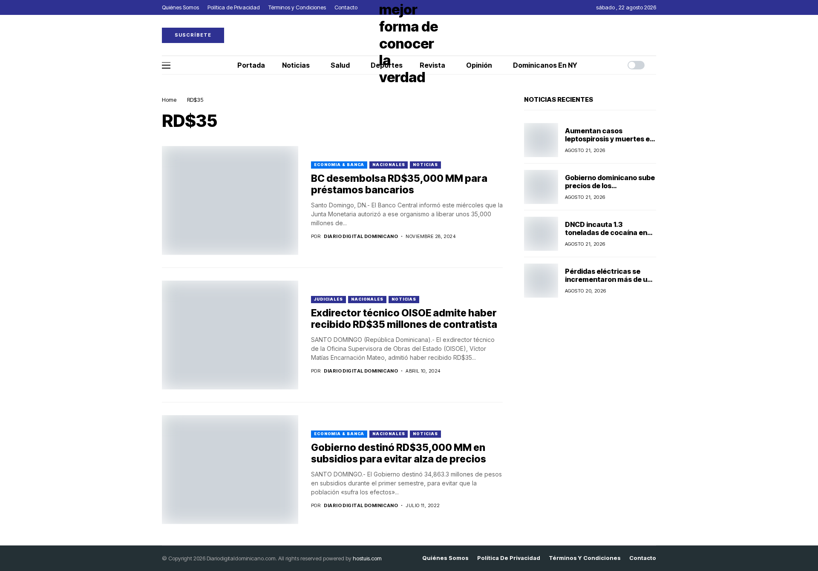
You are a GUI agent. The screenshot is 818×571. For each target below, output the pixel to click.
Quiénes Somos (445, 558)
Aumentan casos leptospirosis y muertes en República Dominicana (609, 138)
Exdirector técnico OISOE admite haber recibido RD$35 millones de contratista (406, 319)
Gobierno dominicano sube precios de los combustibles (610, 185)
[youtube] (654, 35)
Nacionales (388, 164)
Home (169, 99)
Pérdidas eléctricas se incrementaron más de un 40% (608, 279)
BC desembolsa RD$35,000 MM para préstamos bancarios (399, 184)
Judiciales (328, 299)
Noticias (425, 164)
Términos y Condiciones (585, 558)
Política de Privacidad (508, 558)
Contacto (642, 558)
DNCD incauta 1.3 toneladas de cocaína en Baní (606, 232)
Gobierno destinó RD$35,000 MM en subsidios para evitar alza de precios (398, 453)
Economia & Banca (339, 164)
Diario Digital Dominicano (361, 236)
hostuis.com (367, 558)
